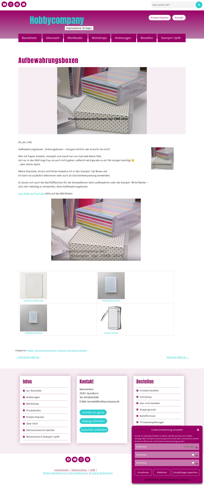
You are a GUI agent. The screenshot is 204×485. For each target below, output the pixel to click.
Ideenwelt (52, 38)
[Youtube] (4, 4)
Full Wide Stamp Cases (111, 300)
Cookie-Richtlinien (101, 473)
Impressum (185, 479)
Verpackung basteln (77, 350)
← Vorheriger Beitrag (27, 357)
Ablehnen (162, 472)
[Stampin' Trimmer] (111, 306)
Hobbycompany (57, 20)
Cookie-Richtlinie (152, 479)
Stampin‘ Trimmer (111, 333)
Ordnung (61, 350)
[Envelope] (23, 4)
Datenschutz (79, 470)
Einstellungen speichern (186, 472)
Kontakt (179, 17)
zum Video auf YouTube (32, 193)
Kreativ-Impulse (159, 17)
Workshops (99, 38)
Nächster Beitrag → (178, 357)
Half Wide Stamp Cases (33, 333)
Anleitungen (123, 38)
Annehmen (143, 472)
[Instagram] (11, 4)
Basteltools (29, 38)
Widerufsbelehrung (55, 473)
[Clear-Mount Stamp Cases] (33, 274)
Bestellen (147, 38)
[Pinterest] (17, 4)
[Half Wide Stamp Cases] (33, 306)
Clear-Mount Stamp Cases (33, 300)
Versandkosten (79, 473)
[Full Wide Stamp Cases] (111, 274)
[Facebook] (68, 459)
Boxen (30, 350)
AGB (92, 470)
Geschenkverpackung (45, 350)
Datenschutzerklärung (169, 479)
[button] (198, 429)
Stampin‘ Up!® (171, 38)
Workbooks (75, 38)
